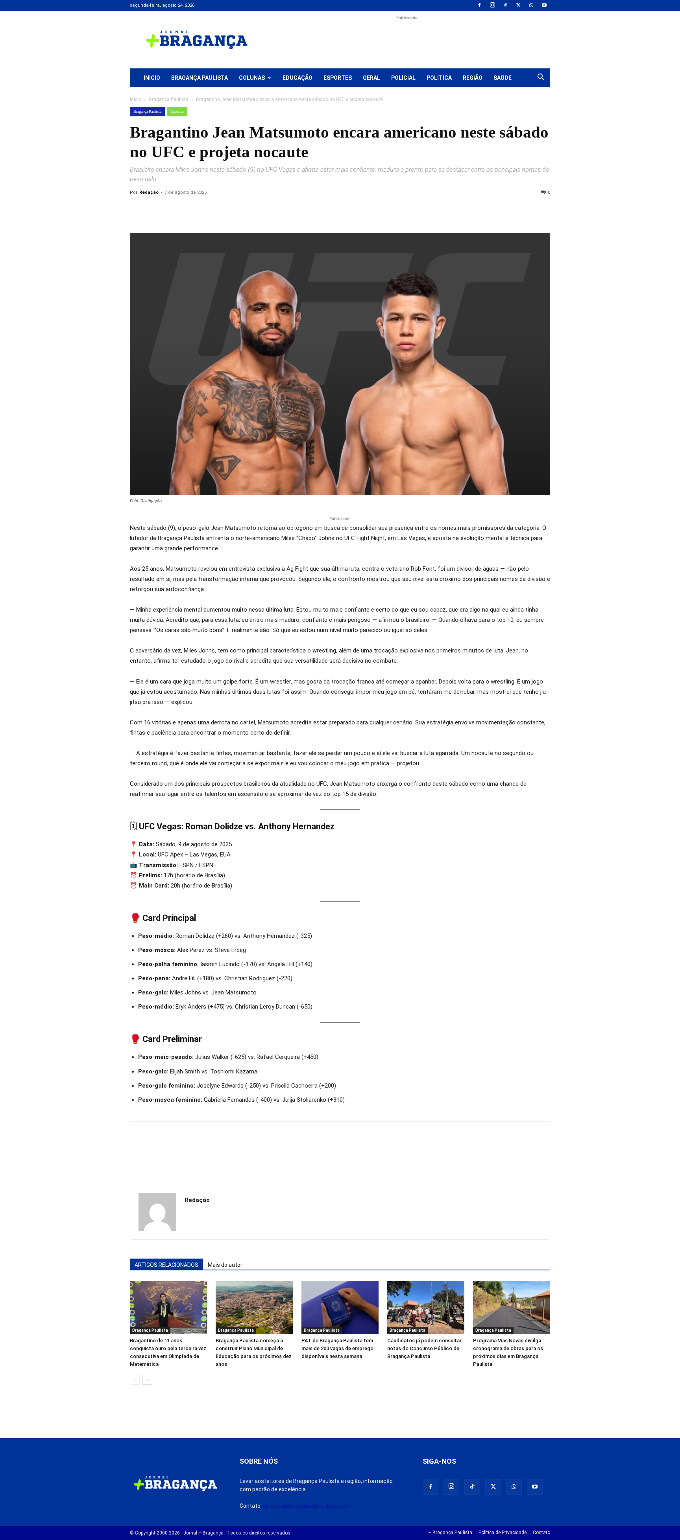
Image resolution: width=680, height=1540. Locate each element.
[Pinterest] (192, 210)
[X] (518, 5)
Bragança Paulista (199, 78)
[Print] (228, 210)
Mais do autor (225, 1265)
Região (472, 78)
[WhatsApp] (531, 5)
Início (152, 78)
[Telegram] (246, 210)
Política (439, 78)
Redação (149, 192)
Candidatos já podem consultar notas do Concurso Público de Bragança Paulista (424, 1348)
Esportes (337, 78)
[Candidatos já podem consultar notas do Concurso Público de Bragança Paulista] (425, 1307)
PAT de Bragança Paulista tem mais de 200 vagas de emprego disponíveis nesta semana (337, 1348)
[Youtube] (544, 5)
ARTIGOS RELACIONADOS (166, 1265)
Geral (371, 78)
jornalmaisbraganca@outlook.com (306, 1506)
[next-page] (147, 1380)
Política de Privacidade (503, 1532)
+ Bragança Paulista (450, 1532)
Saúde (502, 78)
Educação (297, 78)
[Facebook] (479, 5)
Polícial (403, 78)
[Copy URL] (138, 210)
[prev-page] (135, 1380)
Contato (541, 1532)
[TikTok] (505, 5)
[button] (540, 78)
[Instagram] (492, 5)
